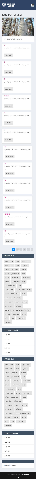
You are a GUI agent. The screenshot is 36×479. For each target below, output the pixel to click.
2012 (28, 261)
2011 (23, 261)
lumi (19, 286)
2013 (6, 265)
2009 (11, 261)
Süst (6, 318)
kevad (7, 282)
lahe (23, 282)
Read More (8, 55)
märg (7, 294)
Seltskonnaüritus (22, 310)
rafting (24, 302)
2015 (11, 265)
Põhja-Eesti (9, 302)
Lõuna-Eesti (9, 290)
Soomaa (7, 314)
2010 (17, 261)
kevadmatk (16, 282)
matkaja (7, 48)
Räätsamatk (9, 310)
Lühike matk (20, 290)
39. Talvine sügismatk (13, 39)
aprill (7, 270)
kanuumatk (16, 278)
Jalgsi (7, 274)
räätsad (19, 306)
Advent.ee (25, 474)
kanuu (7, 278)
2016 (17, 265)
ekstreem (15, 270)
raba (17, 302)
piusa (24, 294)
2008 (6, 261)
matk (29, 290)
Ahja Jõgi (25, 265)
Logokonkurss (10, 286)
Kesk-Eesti (26, 278)
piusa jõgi (8, 298)
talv (12, 318)
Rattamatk (9, 306)
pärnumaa (17, 298)
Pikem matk (15, 294)
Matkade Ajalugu (21, 48)
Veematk (8, 322)
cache (6, 96)
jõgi (23, 274)
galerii (23, 270)
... (24, 249)
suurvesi (16, 314)
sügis (24, 314)
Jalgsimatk (15, 274)
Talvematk (20, 318)
